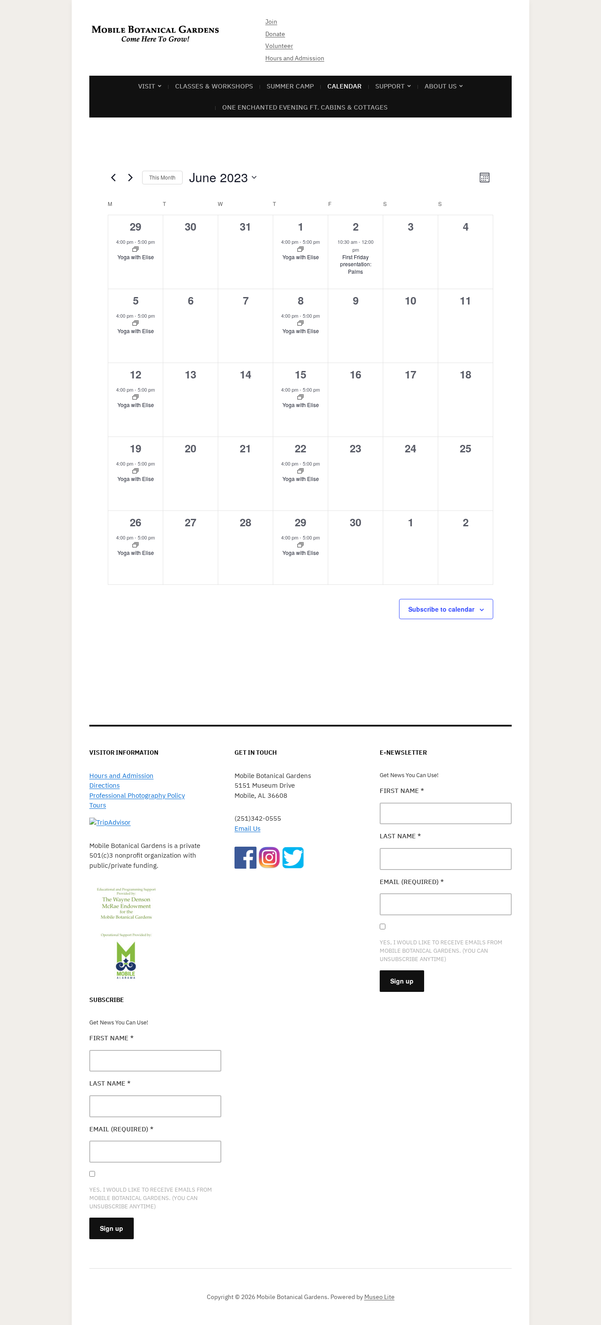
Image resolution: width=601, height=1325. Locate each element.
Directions (104, 785)
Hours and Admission (294, 58)
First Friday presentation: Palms (355, 264)
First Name (111, 1038)
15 (300, 374)
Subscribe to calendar (441, 609)
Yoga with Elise (135, 257)
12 (135, 374)
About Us (441, 86)
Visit (146, 86)
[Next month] (130, 177)
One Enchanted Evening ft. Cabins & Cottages (305, 107)
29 (135, 226)
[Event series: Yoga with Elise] (135, 249)
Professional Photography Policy (137, 795)
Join (271, 22)
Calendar (344, 86)
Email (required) (121, 1129)
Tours (97, 805)
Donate (275, 34)
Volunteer (279, 46)
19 (135, 447)
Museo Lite (379, 1297)
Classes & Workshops (214, 86)
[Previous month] (113, 177)
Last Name (110, 1083)
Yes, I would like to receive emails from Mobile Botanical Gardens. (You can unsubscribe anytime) (150, 1198)
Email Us (247, 828)
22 (300, 447)
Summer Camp (290, 86)
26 (135, 521)
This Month (162, 177)
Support (390, 86)
